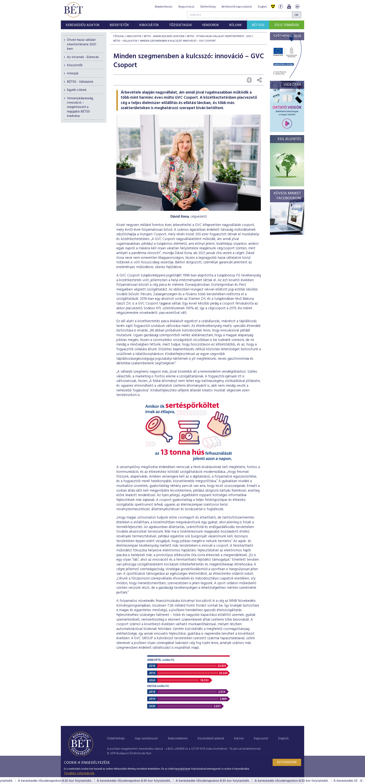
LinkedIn (297, 6)
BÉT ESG (258, 25)
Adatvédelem (178, 738)
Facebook (280, 6)
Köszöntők (75, 65)
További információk (79, 773)
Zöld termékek (286, 25)
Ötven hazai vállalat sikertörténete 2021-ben (82, 44)
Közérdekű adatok (211, 738)
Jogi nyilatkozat (146, 738)
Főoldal (118, 36)
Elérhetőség (208, 6)
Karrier (239, 738)
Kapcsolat (261, 738)
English (262, 6)
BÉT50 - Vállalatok (80, 82)
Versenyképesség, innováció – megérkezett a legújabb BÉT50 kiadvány (80, 107)
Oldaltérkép (116, 738)
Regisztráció (186, 6)
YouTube (289, 6)
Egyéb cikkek (76, 90)
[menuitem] (83, 24)
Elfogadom (287, 762)
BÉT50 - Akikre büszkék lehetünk (164, 36)
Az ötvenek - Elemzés (83, 57)
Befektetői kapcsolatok (237, 6)
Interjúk (73, 73)
